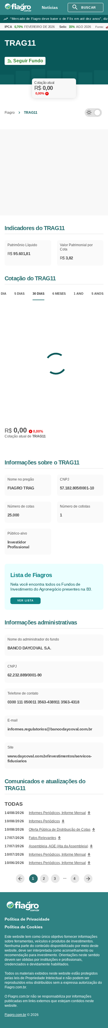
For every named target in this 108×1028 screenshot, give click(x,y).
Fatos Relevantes (42, 838)
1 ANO (79, 293)
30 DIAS (38, 293)
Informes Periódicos (44, 821)
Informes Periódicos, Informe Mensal (57, 813)
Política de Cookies (24, 927)
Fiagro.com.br (15, 1015)
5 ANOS (97, 293)
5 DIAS (19, 293)
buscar (88, 7)
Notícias (50, 7)
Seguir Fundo (28, 60)
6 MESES (59, 293)
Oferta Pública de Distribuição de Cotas (59, 830)
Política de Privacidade (27, 919)
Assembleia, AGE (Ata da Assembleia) (58, 846)
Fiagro (10, 113)
